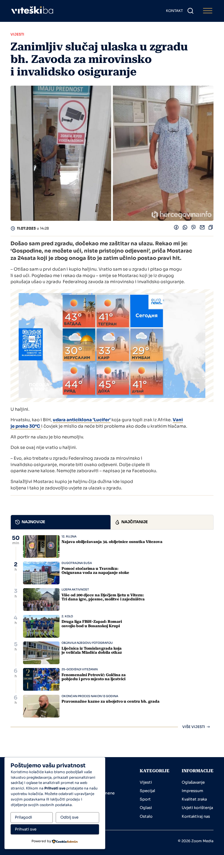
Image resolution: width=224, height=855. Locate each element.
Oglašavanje (193, 782)
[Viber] (193, 228)
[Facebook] (176, 228)
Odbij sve (69, 817)
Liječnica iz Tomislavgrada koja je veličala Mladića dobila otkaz (92, 650)
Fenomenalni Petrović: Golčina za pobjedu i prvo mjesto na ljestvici (94, 677)
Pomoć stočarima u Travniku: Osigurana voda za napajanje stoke (95, 570)
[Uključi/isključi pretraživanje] (190, 10)
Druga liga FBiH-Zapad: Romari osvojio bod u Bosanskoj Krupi (92, 623)
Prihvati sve (25, 829)
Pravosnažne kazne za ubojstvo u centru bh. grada (111, 701)
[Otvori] (207, 11)
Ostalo (146, 816)
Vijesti (146, 782)
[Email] (202, 228)
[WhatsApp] (185, 228)
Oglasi (146, 807)
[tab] (61, 522)
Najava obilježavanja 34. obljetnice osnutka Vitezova (112, 542)
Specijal (147, 790)
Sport (145, 799)
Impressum (192, 790)
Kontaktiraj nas (196, 816)
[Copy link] (211, 228)
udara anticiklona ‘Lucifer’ (82, 419)
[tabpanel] (112, 632)
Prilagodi (23, 817)
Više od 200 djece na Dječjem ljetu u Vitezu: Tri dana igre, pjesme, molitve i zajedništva (103, 597)
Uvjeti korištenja (197, 807)
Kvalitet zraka (194, 799)
